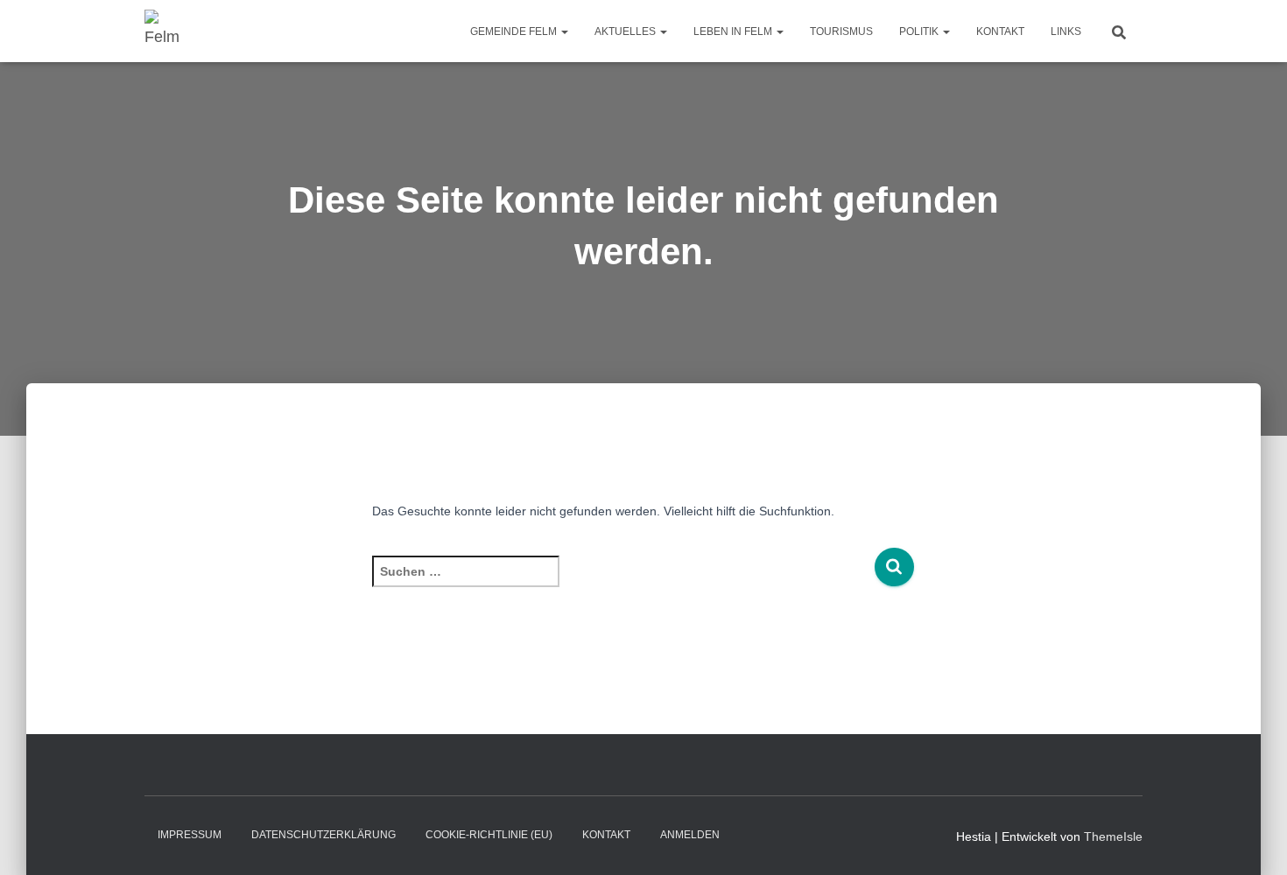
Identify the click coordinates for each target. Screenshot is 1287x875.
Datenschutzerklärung (323, 835)
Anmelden (690, 835)
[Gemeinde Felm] (164, 31)
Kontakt (1000, 31)
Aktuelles (626, 31)
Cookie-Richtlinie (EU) (488, 835)
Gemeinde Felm (514, 31)
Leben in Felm (734, 31)
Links (1066, 31)
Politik (920, 31)
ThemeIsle (1113, 837)
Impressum (190, 835)
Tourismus (841, 31)
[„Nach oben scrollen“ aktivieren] (1252, 840)
